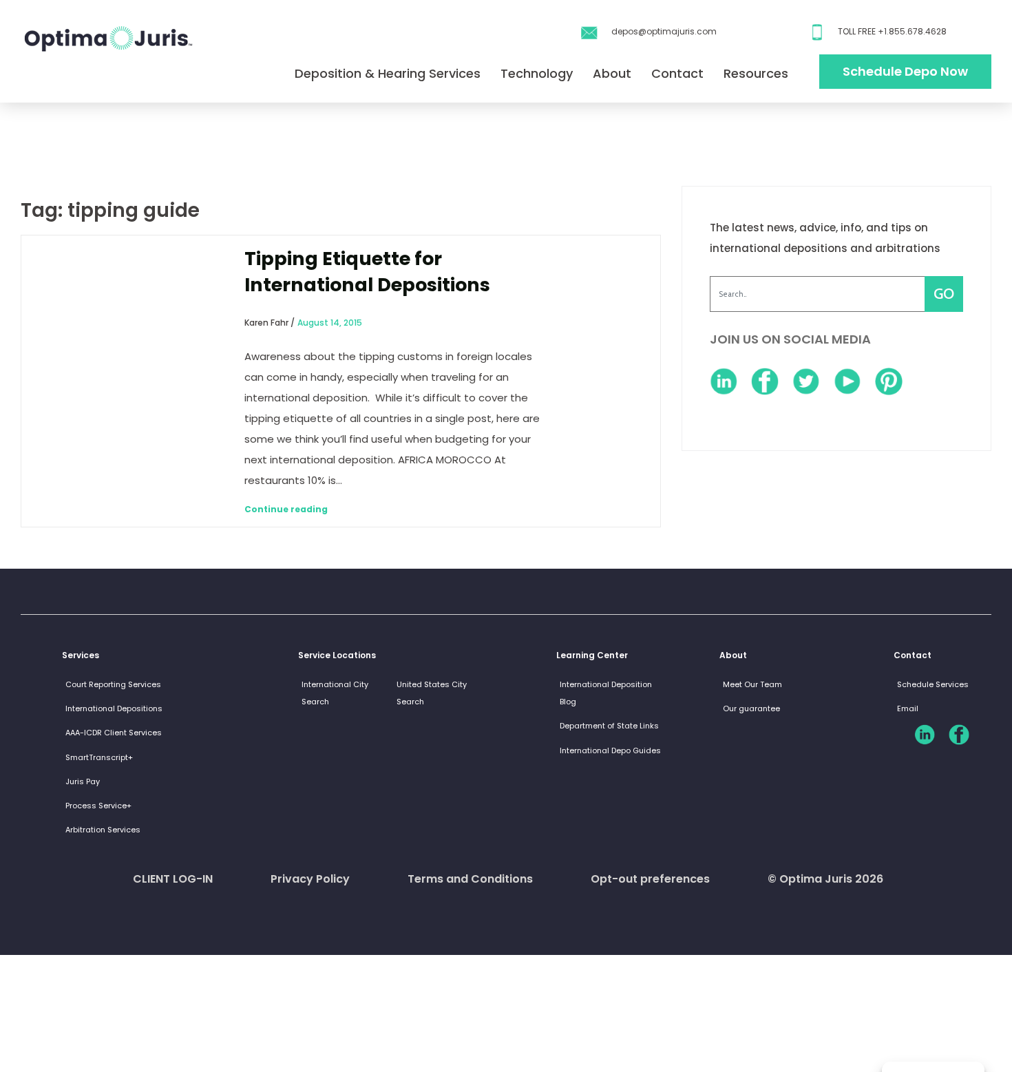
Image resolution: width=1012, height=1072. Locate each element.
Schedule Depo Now (905, 71)
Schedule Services (933, 684)
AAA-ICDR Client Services (113, 732)
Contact (677, 73)
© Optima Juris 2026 (825, 879)
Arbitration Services (102, 829)
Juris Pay (82, 781)
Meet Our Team (752, 684)
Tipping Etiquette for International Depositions (367, 271)
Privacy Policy (310, 879)
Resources (756, 73)
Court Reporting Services (113, 684)
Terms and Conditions (470, 879)
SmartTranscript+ (99, 757)
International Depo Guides (610, 750)
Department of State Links (609, 725)
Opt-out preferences (650, 879)
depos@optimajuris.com (664, 31)
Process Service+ (98, 805)
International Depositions (113, 708)
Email (907, 708)
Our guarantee (751, 708)
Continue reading (286, 509)
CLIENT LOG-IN (173, 879)
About (612, 73)
